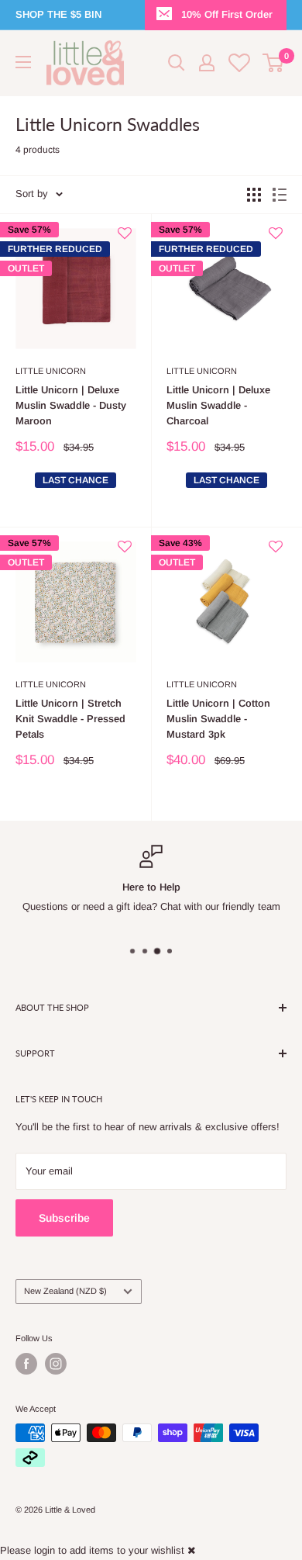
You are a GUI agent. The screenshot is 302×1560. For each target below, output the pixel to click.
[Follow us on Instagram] (56, 1364)
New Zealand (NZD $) (65, 1290)
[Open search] (176, 62)
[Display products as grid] (254, 195)
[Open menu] (23, 62)
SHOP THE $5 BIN (58, 14)
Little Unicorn (50, 370)
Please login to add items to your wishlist (92, 1550)
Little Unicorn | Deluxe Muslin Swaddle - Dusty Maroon (70, 405)
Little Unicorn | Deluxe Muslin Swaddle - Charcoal (218, 405)
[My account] (206, 62)
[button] (124, 239)
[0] (273, 63)
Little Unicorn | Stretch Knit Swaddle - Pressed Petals (70, 718)
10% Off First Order (227, 14)
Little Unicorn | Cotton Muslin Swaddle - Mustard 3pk (218, 718)
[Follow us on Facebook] (26, 1364)
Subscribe (64, 1218)
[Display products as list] (280, 195)
